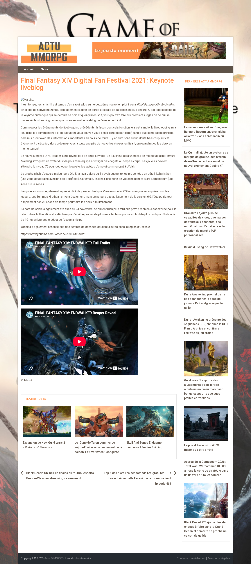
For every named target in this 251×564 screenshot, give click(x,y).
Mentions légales (219, 558)
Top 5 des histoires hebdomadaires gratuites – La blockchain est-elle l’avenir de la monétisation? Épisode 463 (137, 478)
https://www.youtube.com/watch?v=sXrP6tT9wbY (53, 234)
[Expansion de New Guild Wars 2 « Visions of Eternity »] (47, 421)
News (44, 69)
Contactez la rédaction (191, 558)
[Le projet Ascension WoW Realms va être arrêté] (206, 423)
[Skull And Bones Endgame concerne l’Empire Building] (150, 421)
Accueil (28, 69)
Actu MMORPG (54, 558)
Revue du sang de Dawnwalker (204, 247)
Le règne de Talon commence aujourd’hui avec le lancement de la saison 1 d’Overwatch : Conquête (98, 447)
